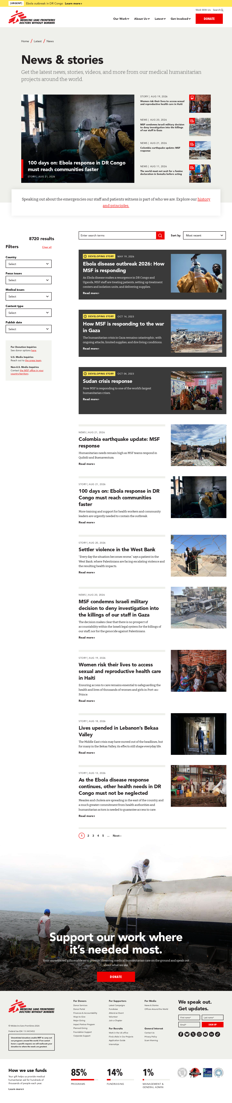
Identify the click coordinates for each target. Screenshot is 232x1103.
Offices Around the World (156, 1009)
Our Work (120, 18)
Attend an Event (116, 1013)
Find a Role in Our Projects (121, 1036)
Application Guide (117, 1040)
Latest (159, 18)
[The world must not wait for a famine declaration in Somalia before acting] (175, 173)
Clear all (47, 247)
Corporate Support (81, 1035)
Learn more (73, 3)
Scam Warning (151, 1040)
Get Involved (179, 18)
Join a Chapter (115, 1020)
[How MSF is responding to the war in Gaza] (152, 333)
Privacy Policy (151, 1036)
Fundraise (113, 1009)
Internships (114, 1044)
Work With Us (203, 9)
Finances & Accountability (85, 1013)
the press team (33, 360)
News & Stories (151, 1005)
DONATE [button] (209, 18)
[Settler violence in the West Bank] (152, 555)
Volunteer (113, 1016)
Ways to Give (79, 1016)
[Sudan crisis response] (152, 390)
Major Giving (79, 1020)
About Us (140, 18)
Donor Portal (79, 1009)
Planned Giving (80, 1028)
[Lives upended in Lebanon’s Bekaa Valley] (152, 734)
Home (25, 41)
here (33, 350)
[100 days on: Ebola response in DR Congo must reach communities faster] (152, 500)
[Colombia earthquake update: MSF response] (175, 150)
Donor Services (80, 1005)
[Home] (35, 17)
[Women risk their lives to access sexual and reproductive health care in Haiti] (175, 104)
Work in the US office (118, 1032)
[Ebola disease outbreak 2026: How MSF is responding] (152, 275)
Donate (116, 977)
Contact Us (149, 1032)
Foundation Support (82, 1032)
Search (216, 9)
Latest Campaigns (117, 1005)
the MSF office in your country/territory (27, 372)
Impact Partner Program (84, 1024)
